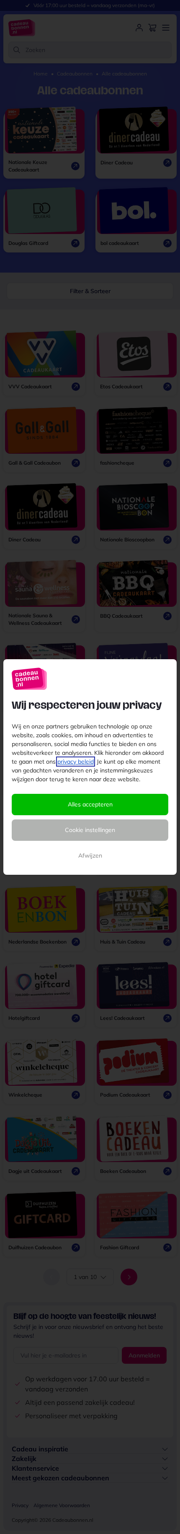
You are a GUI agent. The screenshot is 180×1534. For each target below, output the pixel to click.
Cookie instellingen (90, 830)
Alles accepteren (90, 804)
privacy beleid (75, 761)
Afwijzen (90, 855)
